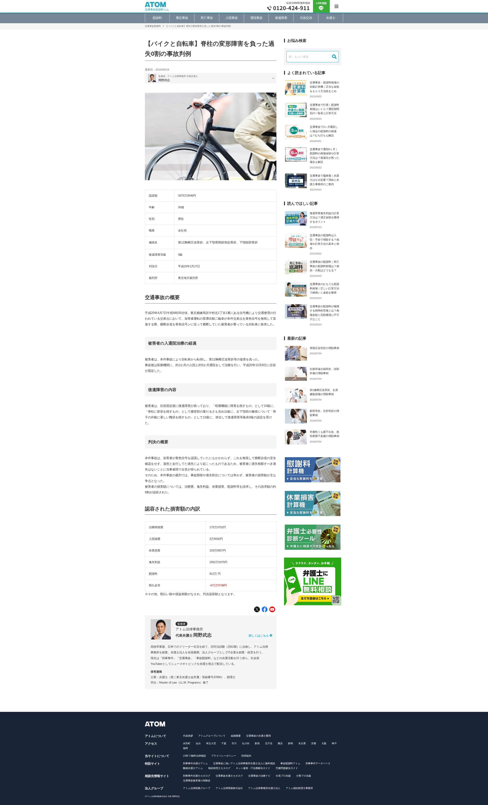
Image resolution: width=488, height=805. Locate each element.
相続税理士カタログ (219, 768)
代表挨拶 (188, 735)
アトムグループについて (212, 735)
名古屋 (302, 743)
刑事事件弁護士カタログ (196, 775)
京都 (313, 743)
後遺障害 (281, 17)
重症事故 (182, 17)
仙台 (198, 743)
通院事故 (256, 17)
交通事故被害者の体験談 (196, 780)
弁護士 (330, 17)
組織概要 (236, 735)
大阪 (323, 743)
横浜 (280, 743)
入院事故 (232, 17)
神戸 (334, 743)
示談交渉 (306, 17)
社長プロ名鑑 (283, 775)
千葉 (223, 743)
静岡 (290, 743)
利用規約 (246, 755)
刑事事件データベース (318, 763)
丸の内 (245, 743)
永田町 (186, 743)
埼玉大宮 (211, 743)
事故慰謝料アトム (290, 763)
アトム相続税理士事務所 (299, 788)
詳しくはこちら (259, 635)
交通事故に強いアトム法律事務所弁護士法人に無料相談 (244, 763)
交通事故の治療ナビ (259, 775)
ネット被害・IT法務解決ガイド (253, 768)
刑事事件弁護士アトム (195, 763)
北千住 (268, 743)
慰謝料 (157, 17)
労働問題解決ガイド (287, 768)
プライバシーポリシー (223, 755)
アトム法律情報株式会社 (229, 788)
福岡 (185, 748)
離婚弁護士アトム (193, 768)
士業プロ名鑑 (303, 775)
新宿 (257, 743)
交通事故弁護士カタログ (229, 775)
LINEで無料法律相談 (194, 755)
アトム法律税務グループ (196, 788)
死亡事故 (207, 17)
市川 (234, 743)
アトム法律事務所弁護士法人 (264, 788)
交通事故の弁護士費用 (258, 735)
